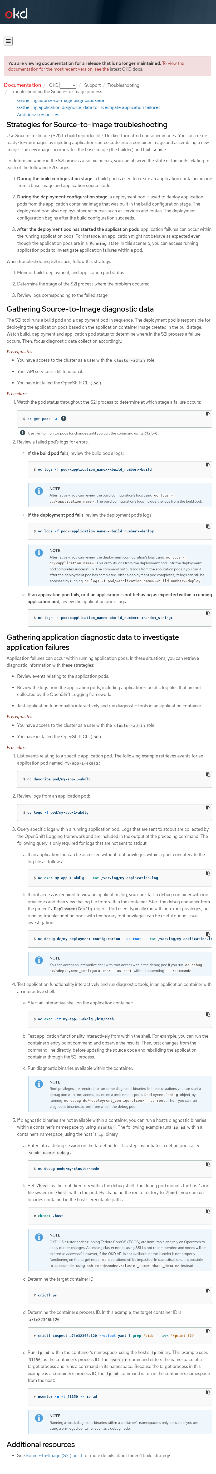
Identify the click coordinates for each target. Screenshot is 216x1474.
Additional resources (38, 114)
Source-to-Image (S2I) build (54, 1455)
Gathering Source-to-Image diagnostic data (60, 100)
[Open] (8, 41)
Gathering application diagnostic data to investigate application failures (88, 107)
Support (92, 85)
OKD (54, 85)
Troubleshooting (123, 85)
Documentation (22, 85)
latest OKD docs (126, 69)
